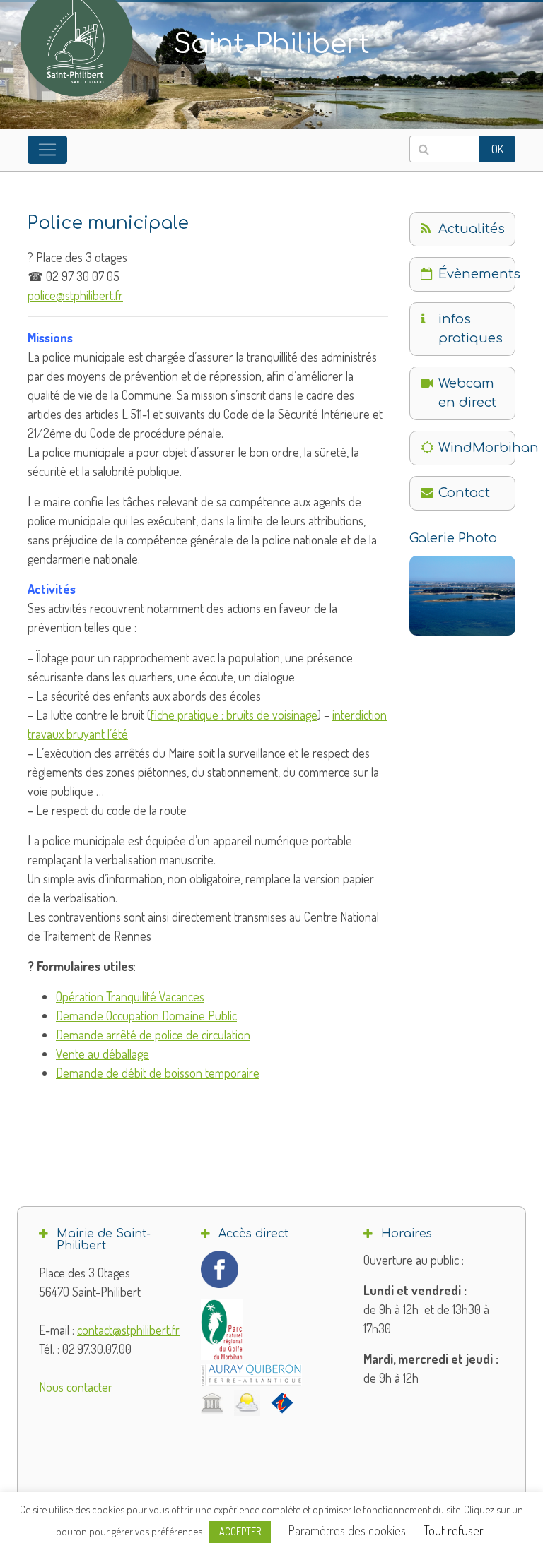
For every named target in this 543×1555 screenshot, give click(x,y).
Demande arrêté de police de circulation (153, 1034)
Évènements (476, 274)
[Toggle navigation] (47, 150)
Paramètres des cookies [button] (347, 1530)
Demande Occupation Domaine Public (146, 1015)
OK (497, 149)
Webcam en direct (467, 393)
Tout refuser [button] (454, 1530)
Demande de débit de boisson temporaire (157, 1072)
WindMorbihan (476, 448)
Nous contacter (75, 1387)
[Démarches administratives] (212, 1402)
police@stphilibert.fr (75, 295)
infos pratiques (470, 328)
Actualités (471, 229)
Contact (464, 493)
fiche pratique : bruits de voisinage (234, 714)
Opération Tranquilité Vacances (130, 996)
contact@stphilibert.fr (128, 1329)
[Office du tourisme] (282, 1402)
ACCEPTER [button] (240, 1531)
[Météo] (247, 1403)
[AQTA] (251, 1375)
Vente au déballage (102, 1053)
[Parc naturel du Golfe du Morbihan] (222, 1329)
